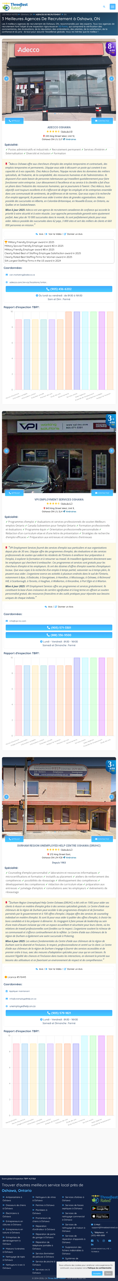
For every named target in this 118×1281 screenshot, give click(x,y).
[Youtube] (109, 1241)
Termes (95, 1252)
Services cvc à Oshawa (41, 1271)
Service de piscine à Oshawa (43, 1263)
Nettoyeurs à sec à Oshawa (14, 1266)
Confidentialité (100, 1249)
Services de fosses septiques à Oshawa (73, 1207)
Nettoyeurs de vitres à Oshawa (44, 1199)
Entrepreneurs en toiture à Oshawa (13, 1231)
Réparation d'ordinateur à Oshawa (43, 1228)
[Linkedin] (92, 1244)
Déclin (108, 1273)
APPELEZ (15, 120)
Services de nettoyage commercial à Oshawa (73, 1216)
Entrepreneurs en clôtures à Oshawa (13, 1223)
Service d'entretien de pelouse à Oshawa (43, 1255)
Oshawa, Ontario (17, 1190)
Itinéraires (70, 139)
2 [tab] (57, 113)
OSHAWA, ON (26, 14)
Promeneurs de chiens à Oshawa (41, 1220)
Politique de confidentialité (99, 1268)
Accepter (97, 1273)
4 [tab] (62, 113)
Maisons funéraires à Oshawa (14, 1250)
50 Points (63, 26)
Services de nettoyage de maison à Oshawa (73, 1227)
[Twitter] (98, 1241)
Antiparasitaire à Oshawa (12, 1199)
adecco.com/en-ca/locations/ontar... (28, 282)
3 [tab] (59, 113)
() (67, 131)
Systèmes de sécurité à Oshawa (71, 1260)
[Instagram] (104, 1241)
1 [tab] (56, 485)
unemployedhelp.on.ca (22, 1006)
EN (65, 14)
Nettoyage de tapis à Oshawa (14, 1258)
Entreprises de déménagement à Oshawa (11, 1240)
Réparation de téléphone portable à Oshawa (42, 1245)
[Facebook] (92, 1241)
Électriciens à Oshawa (11, 1215)
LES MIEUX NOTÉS (10, 14)
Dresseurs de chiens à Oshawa (14, 1207)
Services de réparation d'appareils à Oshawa (73, 1239)
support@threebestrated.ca (105, 1227)
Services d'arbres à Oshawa (73, 1199)
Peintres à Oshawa (44, 1205)
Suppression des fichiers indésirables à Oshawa (72, 1250)
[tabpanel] (59, 80)
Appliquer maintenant (19, 991)
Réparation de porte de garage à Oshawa (43, 1236)
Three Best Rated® (57, 1278)
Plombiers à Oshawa (39, 1212)
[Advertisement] (59, 1153)
